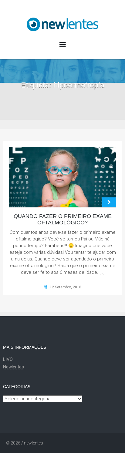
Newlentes (13, 367)
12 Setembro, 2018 (65, 287)
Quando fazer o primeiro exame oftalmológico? (63, 219)
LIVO (8, 359)
